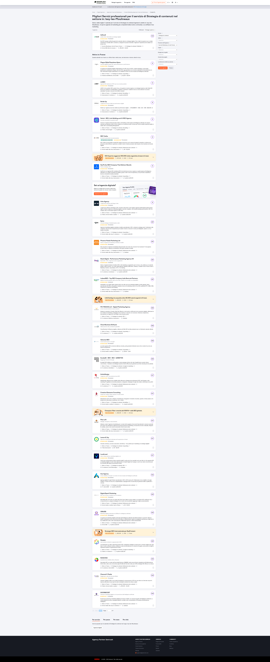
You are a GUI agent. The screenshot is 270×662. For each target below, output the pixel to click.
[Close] (159, 314)
